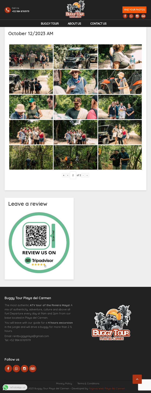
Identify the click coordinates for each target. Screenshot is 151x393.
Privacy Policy (64, 383)
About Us (74, 23)
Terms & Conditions (88, 383)
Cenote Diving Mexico (35, 345)
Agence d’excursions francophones (12, 345)
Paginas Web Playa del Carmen (107, 388)
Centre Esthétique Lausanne (25, 345)
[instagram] (137, 16)
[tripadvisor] (143, 16)
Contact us (98, 23)
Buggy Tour (50, 23)
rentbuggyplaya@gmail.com (31, 336)
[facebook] (125, 16)
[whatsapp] (131, 16)
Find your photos (134, 9)
